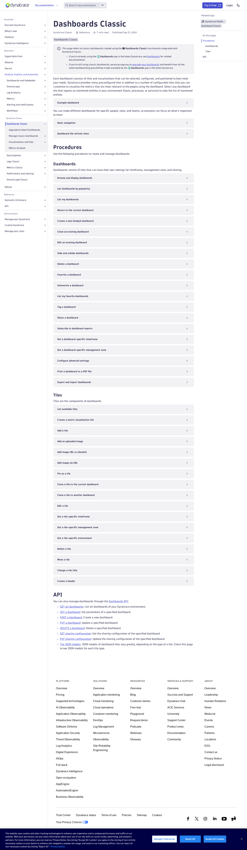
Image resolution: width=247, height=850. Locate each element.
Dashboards (153, 56)
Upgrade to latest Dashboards (24, 130)
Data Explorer (14, 155)
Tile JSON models (70, 644)
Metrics (11, 99)
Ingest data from (14, 56)
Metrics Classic (15, 167)
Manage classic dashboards (23, 136)
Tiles (207, 51)
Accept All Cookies (214, 839)
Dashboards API (118, 601)
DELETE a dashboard (72, 628)
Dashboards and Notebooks (21, 80)
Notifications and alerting (20, 174)
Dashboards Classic (17, 124)
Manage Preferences (164, 839)
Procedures (209, 41)
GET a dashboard (70, 612)
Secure (8, 68)
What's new (11, 31)
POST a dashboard (71, 617)
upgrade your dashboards (145, 64)
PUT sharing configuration (75, 639)
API (6, 206)
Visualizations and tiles (21, 142)
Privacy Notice (57, 846)
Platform (9, 37)
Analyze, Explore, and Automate (21, 74)
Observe (9, 62)
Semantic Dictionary (15, 200)
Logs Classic (13, 161)
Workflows (12, 111)
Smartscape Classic (17, 180)
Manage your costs (14, 231)
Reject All (190, 839)
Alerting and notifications (20, 105)
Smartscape (13, 87)
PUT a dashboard (70, 623)
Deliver (8, 187)
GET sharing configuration (75, 633)
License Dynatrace (14, 225)
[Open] (45, 25)
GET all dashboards (71, 606)
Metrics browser (17, 148)
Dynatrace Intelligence (17, 43)
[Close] (45, 74)
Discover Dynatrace (15, 25)
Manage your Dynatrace (17, 219)
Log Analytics (14, 93)
